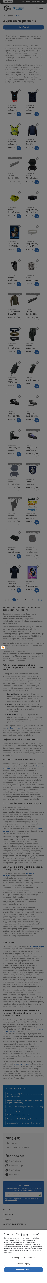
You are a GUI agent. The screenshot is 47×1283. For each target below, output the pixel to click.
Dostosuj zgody (23, 1264)
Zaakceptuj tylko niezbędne (23, 1257)
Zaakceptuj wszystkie (23, 1270)
